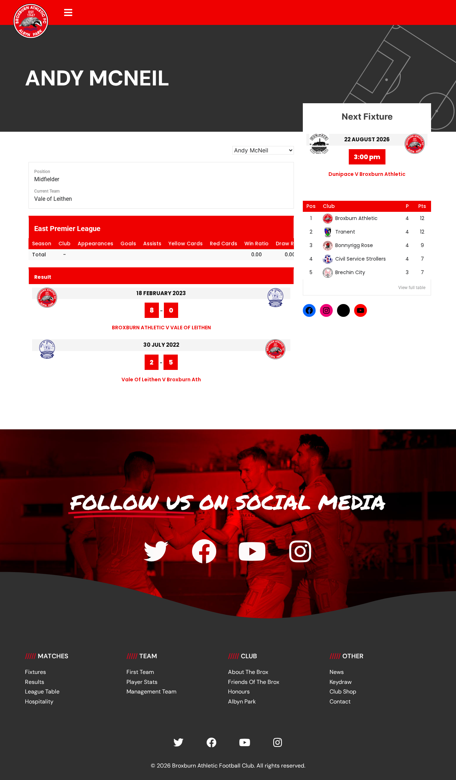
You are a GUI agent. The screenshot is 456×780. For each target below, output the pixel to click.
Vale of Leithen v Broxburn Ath (161, 379)
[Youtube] (252, 551)
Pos (311, 206)
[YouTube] (360, 310)
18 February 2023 (161, 293)
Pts (422, 206)
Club (329, 206)
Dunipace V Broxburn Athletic (366, 174)
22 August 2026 (367, 139)
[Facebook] (309, 310)
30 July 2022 (161, 345)
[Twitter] (156, 551)
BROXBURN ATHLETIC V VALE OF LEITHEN (161, 327)
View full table (411, 287)
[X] (343, 310)
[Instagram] (326, 310)
